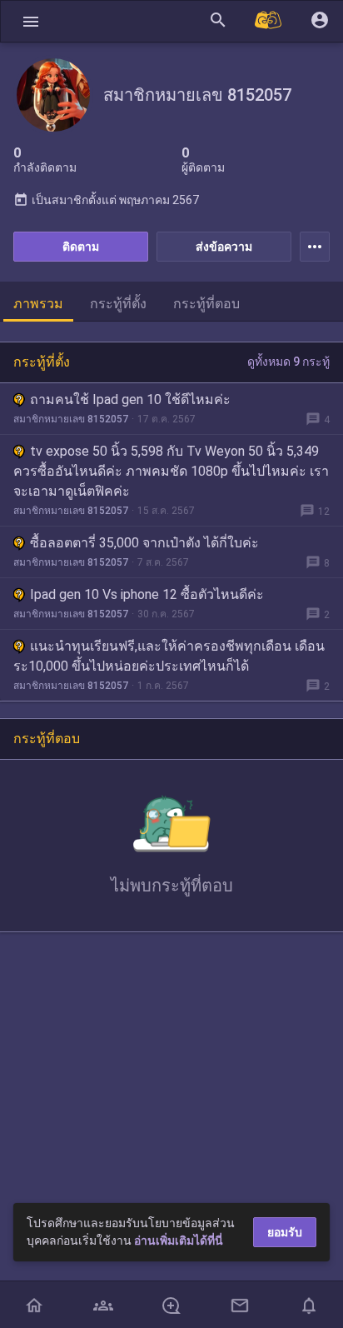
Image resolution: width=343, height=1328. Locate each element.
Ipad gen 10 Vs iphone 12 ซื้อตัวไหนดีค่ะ (147, 594)
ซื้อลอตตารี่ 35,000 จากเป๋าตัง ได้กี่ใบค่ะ (144, 543)
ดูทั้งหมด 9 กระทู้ (288, 361)
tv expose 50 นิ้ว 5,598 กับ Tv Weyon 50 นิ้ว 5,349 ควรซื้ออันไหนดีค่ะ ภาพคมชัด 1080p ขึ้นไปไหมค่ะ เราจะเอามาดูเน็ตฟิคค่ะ (171, 471)
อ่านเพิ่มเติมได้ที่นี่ (178, 1240)
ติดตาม (80, 246)
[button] (31, 21)
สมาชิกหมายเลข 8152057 (70, 419)
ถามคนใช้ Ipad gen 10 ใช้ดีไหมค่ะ (130, 399)
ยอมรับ (284, 1232)
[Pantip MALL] (268, 21)
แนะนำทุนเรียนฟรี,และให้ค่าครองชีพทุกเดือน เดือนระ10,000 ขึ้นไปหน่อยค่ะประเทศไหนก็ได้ (169, 656)
